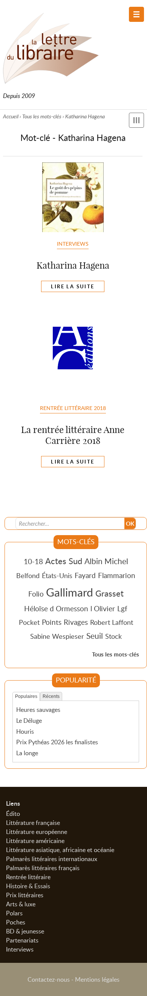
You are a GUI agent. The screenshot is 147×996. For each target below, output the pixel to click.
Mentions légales (97, 979)
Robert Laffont (111, 622)
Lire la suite (72, 286)
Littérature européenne (36, 832)
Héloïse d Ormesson (56, 608)
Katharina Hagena (73, 265)
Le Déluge (29, 720)
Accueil (10, 116)
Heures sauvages (38, 709)
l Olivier (102, 608)
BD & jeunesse (25, 931)
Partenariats (22, 940)
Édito (13, 813)
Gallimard (69, 592)
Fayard (85, 575)
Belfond (28, 575)
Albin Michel (106, 561)
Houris (25, 731)
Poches (15, 922)
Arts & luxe (20, 904)
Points (51, 622)
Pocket (29, 622)
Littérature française (33, 823)
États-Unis (57, 575)
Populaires (26, 696)
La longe (27, 753)
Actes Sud (63, 560)
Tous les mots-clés (41, 116)
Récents (51, 696)
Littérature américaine (35, 841)
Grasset (109, 593)
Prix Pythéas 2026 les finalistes (57, 742)
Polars (14, 913)
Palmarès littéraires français (43, 868)
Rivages (76, 622)
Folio (36, 594)
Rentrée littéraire (28, 877)
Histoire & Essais (28, 886)
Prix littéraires (24, 895)
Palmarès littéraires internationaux (51, 859)
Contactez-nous (49, 979)
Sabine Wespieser (57, 636)
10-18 (33, 561)
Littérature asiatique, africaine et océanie (60, 850)
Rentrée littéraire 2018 (73, 408)
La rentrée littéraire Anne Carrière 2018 (72, 435)
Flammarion (116, 575)
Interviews (73, 243)
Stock (113, 636)
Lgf (122, 608)
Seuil (94, 635)
